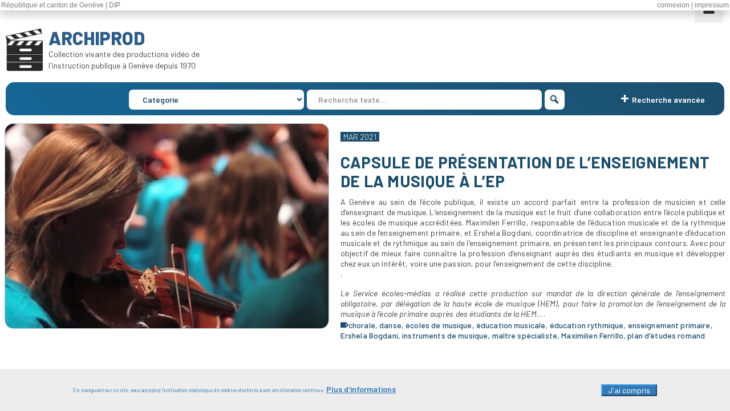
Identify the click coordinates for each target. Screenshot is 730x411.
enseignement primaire (669, 325)
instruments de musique (445, 335)
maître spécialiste (525, 335)
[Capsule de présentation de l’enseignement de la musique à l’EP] (167, 226)
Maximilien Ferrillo (592, 335)
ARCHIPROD (96, 38)
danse (390, 325)
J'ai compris (629, 390)
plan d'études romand (666, 335)
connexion (673, 5)
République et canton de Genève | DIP (60, 5)
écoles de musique (438, 325)
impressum (712, 5)
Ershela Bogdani (369, 335)
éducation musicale (511, 325)
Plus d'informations (361, 389)
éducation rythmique (587, 325)
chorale (361, 325)
